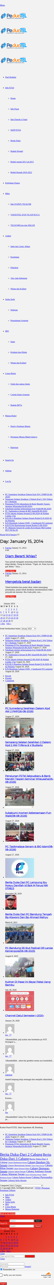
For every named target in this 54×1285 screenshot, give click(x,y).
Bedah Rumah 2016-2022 (21, 172)
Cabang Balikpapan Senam (17, 1162)
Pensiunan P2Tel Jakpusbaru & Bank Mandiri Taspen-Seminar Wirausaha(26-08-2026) (27, 505)
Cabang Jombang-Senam (38, 1171)
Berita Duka (15, 141)
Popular (8, 678)
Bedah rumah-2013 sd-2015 (22, 162)
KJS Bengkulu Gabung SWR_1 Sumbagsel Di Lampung (29, 523)
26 (17, 618)
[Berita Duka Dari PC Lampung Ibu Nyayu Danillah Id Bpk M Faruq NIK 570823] (19, 877)
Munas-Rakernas (12, 1209)
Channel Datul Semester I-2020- (24, 1015)
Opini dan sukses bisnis (20, 384)
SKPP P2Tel (15, 130)
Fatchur (8, 548)
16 (9, 615)
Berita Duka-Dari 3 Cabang (25, 1156)
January (13, 535)
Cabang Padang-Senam (21, 1177)
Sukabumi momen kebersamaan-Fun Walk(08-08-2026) (28, 509)
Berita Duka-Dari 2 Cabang (21, 1154)
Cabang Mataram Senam (12, 1174)
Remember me (9, 1269)
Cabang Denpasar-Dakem (22, 1169)
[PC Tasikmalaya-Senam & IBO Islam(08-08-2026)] (19, 841)
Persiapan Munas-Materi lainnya (23, 437)
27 (1, 621)
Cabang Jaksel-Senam (17, 1171)
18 (15, 615)
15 (7, 615)
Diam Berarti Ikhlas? (21, 556)
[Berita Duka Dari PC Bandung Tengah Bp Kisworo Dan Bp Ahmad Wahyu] (11, 909)
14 (4, 615)
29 (7, 621)
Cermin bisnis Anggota (19, 394)
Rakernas (14, 447)
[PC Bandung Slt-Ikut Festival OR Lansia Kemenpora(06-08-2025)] (19, 943)
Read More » (10, 571)
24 (12, 618)
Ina (6, 1112)
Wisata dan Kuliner (18, 289)
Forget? (28, 1266)
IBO (7, 331)
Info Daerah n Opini (18, 119)
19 (17, 615)
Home (13, 98)
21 (4, 618)
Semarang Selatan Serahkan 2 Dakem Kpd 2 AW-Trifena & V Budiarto (28, 744)
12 (17, 612)
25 (15, 618)
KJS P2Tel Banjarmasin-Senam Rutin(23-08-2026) (26, 525)
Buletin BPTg (16, 405)
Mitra (7, 193)
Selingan (14, 310)
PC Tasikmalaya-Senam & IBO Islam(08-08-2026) (26, 511)
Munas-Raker (11, 416)
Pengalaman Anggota (19, 320)
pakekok (8, 1075)
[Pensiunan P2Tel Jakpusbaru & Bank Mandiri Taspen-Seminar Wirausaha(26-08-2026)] (19, 770)
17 (12, 615)
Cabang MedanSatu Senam (33, 1174)
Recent (8, 676)
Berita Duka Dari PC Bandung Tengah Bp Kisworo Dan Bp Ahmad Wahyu (28, 916)
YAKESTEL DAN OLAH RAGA (25, 215)
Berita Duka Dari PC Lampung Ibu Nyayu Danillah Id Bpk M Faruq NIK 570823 (26, 885)
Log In (3, 1284)
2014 (8, 535)
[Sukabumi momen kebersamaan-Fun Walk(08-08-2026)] (19, 807)
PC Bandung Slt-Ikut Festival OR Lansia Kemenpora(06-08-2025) (29, 949)
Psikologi (14, 267)
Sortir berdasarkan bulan (10, 628)
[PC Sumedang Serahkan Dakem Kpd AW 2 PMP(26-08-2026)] (19, 703)
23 (9, 618)
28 (4, 621)
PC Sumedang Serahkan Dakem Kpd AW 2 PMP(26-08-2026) (27, 710)
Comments (9, 681)
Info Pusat (14, 109)
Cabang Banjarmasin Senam (19, 1165)
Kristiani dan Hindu (18, 352)
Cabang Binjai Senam (37, 1165)
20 (1, 618)
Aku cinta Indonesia (18, 278)
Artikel (8, 236)
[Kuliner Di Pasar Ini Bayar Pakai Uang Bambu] (19, 976)
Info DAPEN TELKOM (20, 204)
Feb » (9, 624)
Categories (4, 1185)
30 (9, 621)
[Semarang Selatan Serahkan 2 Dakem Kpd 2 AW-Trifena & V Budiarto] (19, 737)
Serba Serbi (10, 299)
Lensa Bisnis (10, 373)
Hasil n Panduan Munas (20, 426)
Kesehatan (14, 257)
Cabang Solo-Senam (17, 1180)
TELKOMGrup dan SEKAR (22, 225)
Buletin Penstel (16, 151)
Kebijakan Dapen (12, 183)
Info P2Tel (9, 88)
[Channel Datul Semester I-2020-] (19, 1010)
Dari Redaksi (10, 77)
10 (12, 612)
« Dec (2, 624)
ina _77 (8, 1035)
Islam (12, 342)
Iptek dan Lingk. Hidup (20, 246)
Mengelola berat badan (23, 582)
